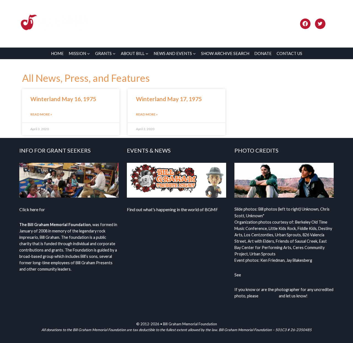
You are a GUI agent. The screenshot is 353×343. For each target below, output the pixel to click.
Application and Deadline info (73, 209)
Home (57, 53)
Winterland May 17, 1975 (169, 98)
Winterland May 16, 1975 (63, 98)
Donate (263, 53)
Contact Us (289, 53)
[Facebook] (305, 24)
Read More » (41, 114)
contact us (268, 296)
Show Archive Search (225, 53)
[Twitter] (320, 24)
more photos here (258, 275)
